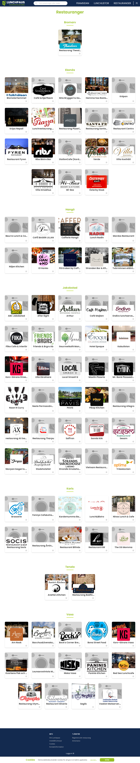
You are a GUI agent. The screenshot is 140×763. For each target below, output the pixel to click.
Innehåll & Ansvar (55, 741)
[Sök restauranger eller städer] (50, 3)
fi (137, 3)
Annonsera (76, 741)
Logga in (69, 753)
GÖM (107, 760)
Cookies (52, 744)
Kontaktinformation (56, 747)
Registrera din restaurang (81, 738)
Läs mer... (93, 760)
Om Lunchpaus (54, 738)
